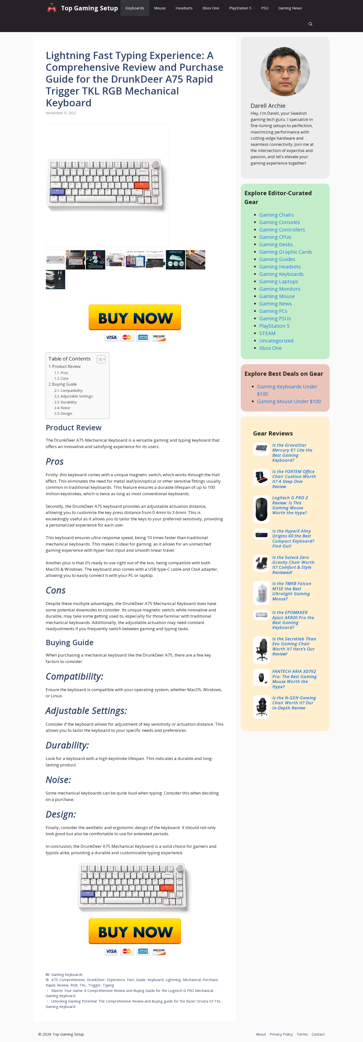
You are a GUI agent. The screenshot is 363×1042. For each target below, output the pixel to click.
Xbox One (210, 7)
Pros (64, 372)
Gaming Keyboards (67, 974)
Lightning (173, 979)
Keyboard (155, 979)
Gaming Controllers (282, 229)
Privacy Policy (281, 1034)
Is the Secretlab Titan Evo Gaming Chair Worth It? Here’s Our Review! (294, 646)
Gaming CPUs (275, 237)
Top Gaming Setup (89, 8)
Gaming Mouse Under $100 (289, 401)
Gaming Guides (277, 259)
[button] (310, 24)
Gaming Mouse (277, 296)
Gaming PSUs (275, 318)
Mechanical (192, 979)
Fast (130, 979)
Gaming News (290, 7)
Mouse (160, 7)
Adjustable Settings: (76, 396)
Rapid (50, 985)
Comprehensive (72, 979)
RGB (74, 985)
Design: (66, 413)
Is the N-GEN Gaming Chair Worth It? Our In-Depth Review (294, 703)
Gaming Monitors (280, 288)
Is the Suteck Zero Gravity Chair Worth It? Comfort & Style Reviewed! (293, 564)
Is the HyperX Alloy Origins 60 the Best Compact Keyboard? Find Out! (293, 538)
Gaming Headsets (280, 266)
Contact (318, 1034)
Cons (64, 378)
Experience (116, 979)
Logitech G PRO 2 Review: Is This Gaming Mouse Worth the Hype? (290, 505)
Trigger (94, 985)
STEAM (267, 333)
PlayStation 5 (240, 7)
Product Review (66, 366)
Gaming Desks (276, 244)
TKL (83, 985)
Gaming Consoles (279, 222)
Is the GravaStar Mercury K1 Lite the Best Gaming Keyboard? (292, 452)
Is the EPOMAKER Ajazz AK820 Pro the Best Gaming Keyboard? (293, 619)
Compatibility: (71, 390)
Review (62, 985)
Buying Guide (64, 384)
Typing (108, 985)
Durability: (68, 401)
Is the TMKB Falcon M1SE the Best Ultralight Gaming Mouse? (291, 591)
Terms (302, 1034)
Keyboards (134, 7)
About (261, 1034)
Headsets (184, 7)
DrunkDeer (96, 979)
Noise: (65, 407)
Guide (140, 979)
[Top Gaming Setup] (52, 8)
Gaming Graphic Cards (285, 251)
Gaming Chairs (276, 214)
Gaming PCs (273, 311)
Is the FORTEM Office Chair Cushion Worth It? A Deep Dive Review (294, 479)
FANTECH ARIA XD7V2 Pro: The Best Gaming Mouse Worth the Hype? (294, 678)
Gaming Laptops (278, 281)
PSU (264, 7)
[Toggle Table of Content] (98, 359)
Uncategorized (276, 340)
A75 (54, 979)
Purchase (210, 979)
